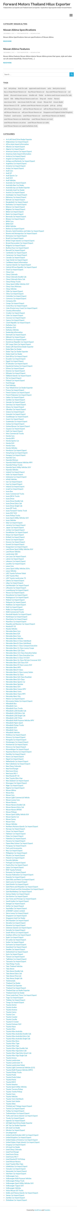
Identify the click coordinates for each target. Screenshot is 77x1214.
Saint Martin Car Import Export (17, 884)
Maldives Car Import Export (16, 605)
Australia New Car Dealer (15, 185)
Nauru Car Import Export (15, 756)
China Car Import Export (14, 294)
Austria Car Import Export (15, 192)
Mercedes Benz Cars (13, 631)
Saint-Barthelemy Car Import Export (19, 891)
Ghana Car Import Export (15, 407)
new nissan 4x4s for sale (26, 102)
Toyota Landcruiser (13, 1060)
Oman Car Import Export (15, 831)
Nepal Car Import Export (14, 759)
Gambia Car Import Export (15, 400)
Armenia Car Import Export (15, 166)
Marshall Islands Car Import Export (18, 614)
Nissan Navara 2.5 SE (11, 105)
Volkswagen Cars (12, 1176)
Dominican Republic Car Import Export (20, 342)
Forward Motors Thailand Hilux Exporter (36, 4)
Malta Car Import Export (15, 609)
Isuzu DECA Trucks (13, 496)
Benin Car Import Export (14, 214)
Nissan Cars (10, 795)
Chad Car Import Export (14, 270)
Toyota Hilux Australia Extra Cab (18, 1036)
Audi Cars (9, 171)
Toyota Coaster (11, 1017)
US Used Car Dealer (13, 1147)
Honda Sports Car (12, 441)
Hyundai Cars (11, 458)
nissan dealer (58, 102)
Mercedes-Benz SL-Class (15, 675)
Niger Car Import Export (14, 785)
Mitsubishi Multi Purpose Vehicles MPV (20, 720)
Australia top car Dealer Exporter (18, 188)
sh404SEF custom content (15, 911)
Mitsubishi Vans (12, 730)
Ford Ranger (10, 383)
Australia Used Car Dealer (15, 190)
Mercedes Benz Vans (13, 636)
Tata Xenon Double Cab (14, 971)
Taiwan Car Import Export (15, 957)
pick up (52, 105)
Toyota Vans (10, 1094)
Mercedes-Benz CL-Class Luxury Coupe (20, 648)
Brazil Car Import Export (14, 238)
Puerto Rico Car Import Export (17, 865)
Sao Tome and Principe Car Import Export (21, 899)
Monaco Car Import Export (15, 737)
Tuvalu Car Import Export (15, 1118)
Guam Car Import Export (15, 419)
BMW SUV (9, 224)
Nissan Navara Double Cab (15, 805)
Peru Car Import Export (14, 850)
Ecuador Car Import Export (15, 359)
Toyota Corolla (11, 1019)
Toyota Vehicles (12, 1096)
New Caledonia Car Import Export (18, 764)
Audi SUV (9, 178)
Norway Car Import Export (15, 829)
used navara (16, 116)
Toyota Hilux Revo (12, 1041)
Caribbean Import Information (17, 262)
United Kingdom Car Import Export (18, 1137)
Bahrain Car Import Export (15, 200)
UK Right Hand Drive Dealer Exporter (19, 1123)
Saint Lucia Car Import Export (16, 882)
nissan (39, 102)
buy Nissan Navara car (36, 92)
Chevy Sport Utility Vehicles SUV (17, 284)
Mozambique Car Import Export (17, 749)
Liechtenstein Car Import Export (17, 585)
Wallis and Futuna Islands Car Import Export (22, 1193)
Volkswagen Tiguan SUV (15, 1186)
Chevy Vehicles (11, 289)
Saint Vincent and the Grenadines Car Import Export (25, 889)
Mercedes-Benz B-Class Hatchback (18, 643)
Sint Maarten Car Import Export (17, 920)
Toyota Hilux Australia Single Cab (18, 1039)
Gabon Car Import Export (15, 397)
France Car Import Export (15, 390)
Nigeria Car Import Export (15, 788)
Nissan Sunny (11, 819)
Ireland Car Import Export (15, 486)
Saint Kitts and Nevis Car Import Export (20, 879)
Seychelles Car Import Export (16, 908)
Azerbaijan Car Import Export (16, 195)
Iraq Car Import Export (14, 484)
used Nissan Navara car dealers (53, 116)
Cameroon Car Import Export (16, 255)
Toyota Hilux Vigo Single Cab (16, 1055)
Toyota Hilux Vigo (12, 1046)
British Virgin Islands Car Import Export (20, 241)
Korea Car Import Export (15, 540)
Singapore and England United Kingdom (57, 112)
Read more (7, 41)
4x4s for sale (22, 88)
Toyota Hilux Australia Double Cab (18, 1034)
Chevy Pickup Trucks (13, 282)
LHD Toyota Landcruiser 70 (16, 578)
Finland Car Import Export (15, 380)
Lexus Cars (10, 566)
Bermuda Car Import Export (16, 216)
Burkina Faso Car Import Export (17, 248)
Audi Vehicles (11, 180)
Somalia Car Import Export (15, 930)
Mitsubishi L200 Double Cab (16, 711)
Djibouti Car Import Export (15, 337)
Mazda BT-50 (11, 626)
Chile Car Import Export (14, 291)
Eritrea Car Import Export (15, 368)
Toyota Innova (11, 1058)
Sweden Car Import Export (15, 949)
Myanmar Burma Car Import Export (18, 752)
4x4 (5, 88)
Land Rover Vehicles (13, 552)
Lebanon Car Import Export (16, 561)
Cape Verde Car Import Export (17, 260)
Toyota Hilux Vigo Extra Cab (16, 1051)
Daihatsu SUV (11, 327)
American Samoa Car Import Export (19, 151)
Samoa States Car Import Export (17, 894)
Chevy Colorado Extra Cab (15, 279)
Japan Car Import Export (15, 527)
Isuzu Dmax (10, 499)
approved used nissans (37, 88)
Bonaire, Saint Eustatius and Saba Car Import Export (25, 231)
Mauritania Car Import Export (16, 619)
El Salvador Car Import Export (17, 364)
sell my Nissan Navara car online (55, 109)
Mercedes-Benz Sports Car (15, 682)
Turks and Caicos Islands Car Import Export (22, 1116)
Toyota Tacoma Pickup (14, 1089)
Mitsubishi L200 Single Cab (15, 715)
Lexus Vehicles (11, 571)
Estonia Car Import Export (15, 371)
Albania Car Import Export (15, 147)
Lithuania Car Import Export (16, 588)
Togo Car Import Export (14, 998)
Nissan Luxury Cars (13, 800)
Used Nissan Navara (13, 1161)
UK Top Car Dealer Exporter (16, 1125)
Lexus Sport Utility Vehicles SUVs (18, 568)
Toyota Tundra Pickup (14, 1092)
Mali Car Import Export (14, 607)
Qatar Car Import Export (15, 867)
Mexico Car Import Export (15, 699)
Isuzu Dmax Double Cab (14, 501)
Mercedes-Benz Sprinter (14, 684)
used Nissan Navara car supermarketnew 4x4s (20, 126)
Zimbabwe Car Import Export (16, 1200)
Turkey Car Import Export (15, 1111)
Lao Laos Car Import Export (16, 556)
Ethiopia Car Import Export (15, 373)
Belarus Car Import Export (15, 207)
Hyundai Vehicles (12, 470)
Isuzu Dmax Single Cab (14, 506)
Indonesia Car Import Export (16, 477)
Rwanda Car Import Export (15, 877)
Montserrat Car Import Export (17, 744)
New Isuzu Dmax (12, 771)
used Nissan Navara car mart (42, 119)
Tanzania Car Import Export (16, 961)
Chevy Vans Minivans (13, 286)
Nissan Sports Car (12, 817)
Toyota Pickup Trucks (14, 1072)
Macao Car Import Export (15, 593)
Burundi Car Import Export (15, 250)
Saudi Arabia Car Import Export (17, 901)
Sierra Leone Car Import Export (17, 913)
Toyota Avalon (11, 1007)
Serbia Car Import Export (15, 906)
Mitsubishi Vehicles (13, 732)
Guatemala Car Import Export (16, 421)
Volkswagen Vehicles (13, 1188)
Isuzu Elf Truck (11, 508)
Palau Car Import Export (14, 836)
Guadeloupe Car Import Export (17, 417)
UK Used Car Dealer (13, 1128)
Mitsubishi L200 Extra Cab (15, 713)
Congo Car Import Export (15, 303)
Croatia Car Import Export (15, 313)
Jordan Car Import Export (15, 530)
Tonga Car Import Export (15, 1002)
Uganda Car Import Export (15, 1120)
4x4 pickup (12, 88)
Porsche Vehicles (12, 860)
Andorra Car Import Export (15, 156)
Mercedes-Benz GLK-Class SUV (17, 662)
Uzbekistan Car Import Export (16, 1166)
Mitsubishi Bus (11, 703)
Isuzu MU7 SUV (11, 513)
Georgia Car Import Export (15, 402)
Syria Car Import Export (14, 954)
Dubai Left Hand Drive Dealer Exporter (19, 347)
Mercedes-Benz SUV (13, 687)
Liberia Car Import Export (15, 580)
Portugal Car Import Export (16, 863)
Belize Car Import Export (15, 212)
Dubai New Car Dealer (14, 349)
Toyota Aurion (11, 1005)
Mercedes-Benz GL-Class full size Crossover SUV (23, 660)
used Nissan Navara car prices (15, 122)
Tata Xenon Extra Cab (14, 973)
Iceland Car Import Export (15, 472)
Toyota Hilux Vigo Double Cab (17, 1048)
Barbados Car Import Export (16, 204)
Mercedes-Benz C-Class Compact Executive (21, 646)
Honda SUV (10, 443)
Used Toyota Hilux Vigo (14, 1164)
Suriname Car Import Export (16, 945)
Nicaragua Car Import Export (16, 783)
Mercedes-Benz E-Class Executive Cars (20, 655)
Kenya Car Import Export (15, 535)
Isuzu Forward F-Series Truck (16, 511)
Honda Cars (10, 436)
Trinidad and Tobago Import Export (19, 1106)
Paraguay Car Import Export (16, 846)
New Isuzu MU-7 (12, 773)
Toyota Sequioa (12, 1084)
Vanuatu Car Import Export (16, 1169)
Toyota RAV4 (11, 1082)
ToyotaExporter (22, 33)
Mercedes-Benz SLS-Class (15, 679)
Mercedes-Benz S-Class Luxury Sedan (19, 672)
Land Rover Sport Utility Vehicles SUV (19, 549)
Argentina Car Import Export (16, 163)
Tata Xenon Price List (13, 976)
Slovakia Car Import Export (15, 923)
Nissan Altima (35, 33)
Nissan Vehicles (11, 824)
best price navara (59, 88)
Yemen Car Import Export (15, 1195)
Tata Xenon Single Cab (14, 978)
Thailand (7, 116)
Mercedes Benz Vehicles (14, 638)
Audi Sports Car (11, 175)
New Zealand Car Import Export (17, 781)
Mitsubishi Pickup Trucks (15, 725)
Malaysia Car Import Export (16, 602)
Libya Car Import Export (14, 583)
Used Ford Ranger (12, 1152)
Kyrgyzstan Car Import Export (16, 547)
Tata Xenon (10, 969)
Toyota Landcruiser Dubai (15, 1065)
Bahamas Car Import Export (16, 197)
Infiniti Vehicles (11, 479)
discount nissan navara (18, 95)
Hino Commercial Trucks (15, 433)
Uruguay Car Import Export (15, 1145)
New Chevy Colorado (13, 766)
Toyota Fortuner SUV (13, 1024)
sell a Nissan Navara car (12, 109)
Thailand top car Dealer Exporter (18, 990)
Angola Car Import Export (15, 159)
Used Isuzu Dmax (12, 1154)
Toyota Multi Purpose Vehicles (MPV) (19, 1070)
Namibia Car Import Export (15, 754)
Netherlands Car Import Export (17, 761)
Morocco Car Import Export (16, 747)
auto (49, 88)
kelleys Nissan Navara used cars (26, 99)
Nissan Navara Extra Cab (15, 807)
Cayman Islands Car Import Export (18, 265)
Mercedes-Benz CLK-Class (15, 650)
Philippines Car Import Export (16, 853)
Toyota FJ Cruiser (12, 1022)
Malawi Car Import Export (15, 600)
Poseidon (47, 1210)
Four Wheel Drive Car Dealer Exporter (19, 388)
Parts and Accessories (14, 848)
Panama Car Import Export (15, 841)
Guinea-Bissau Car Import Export (18, 426)
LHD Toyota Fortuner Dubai (16, 573)
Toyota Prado (11, 1075)
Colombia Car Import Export (16, 296)
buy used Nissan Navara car (56, 92)
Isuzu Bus (9, 491)
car (69, 92)
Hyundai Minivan (12, 460)
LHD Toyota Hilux (12, 576)
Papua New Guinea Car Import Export (19, 843)
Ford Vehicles (11, 385)
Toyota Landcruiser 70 (14, 1063)
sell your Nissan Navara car (32, 112)
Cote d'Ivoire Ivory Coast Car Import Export (21, 308)
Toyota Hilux (10, 1029)
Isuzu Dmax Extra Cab (14, 503)
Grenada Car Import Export (16, 414)
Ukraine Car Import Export (15, 1130)
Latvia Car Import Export (15, 559)
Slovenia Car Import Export (15, 925)
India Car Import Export (14, 474)
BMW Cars (10, 221)
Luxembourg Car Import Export (17, 590)
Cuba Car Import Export (14, 315)
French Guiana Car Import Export (18, 392)
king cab (43, 99)
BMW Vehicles (11, 226)
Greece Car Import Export (15, 412)
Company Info (11, 301)
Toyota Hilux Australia (14, 1031)
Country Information (13, 310)
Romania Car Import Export (16, 872)
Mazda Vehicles (11, 629)
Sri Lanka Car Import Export (16, 940)
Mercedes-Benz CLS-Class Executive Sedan (21, 653)
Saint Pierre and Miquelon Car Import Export (22, 887)
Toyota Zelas (11, 1104)
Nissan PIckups (11, 812)
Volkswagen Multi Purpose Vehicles (18, 1178)
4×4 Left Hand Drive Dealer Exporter (19, 139)
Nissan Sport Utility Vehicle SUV (17, 814)
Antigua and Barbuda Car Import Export (20, 161)
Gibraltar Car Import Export (16, 409)
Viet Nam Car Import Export (16, 1174)
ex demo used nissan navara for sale (58, 95)
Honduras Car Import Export (16, 450)
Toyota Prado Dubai (13, 1077)
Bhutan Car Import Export (15, 219)
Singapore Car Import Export (16, 916)
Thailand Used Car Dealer (15, 993)
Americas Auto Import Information (18, 154)
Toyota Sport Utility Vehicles (16, 1087)
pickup (59, 105)
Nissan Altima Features (16, 49)
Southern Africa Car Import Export (18, 935)
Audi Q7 (9, 173)
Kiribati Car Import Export (15, 537)
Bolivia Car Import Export (15, 229)
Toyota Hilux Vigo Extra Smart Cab (18, 1053)
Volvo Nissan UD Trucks (14, 1190)
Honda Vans (10, 445)
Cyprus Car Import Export (15, 320)
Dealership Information (14, 332)
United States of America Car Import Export (22, 1140)
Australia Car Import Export (16, 183)
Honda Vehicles (11, 448)
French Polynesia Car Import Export (18, 395)
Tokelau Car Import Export (15, 1000)
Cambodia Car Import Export (16, 253)
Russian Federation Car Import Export (19, 875)
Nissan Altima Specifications (19, 29)
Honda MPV (10, 438)
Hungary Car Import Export (15, 455)
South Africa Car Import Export (17, 932)
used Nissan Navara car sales (38, 122)
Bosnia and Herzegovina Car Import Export (21, 233)
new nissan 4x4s (10, 102)
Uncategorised (11, 1133)
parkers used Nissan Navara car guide (34, 105)
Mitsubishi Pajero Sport (14, 723)
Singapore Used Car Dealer (15, 918)
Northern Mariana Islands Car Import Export (22, 826)
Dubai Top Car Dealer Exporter (17, 351)
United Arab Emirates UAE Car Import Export (22, 1135)
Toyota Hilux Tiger (12, 1043)
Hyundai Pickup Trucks (14, 465)
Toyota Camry (11, 1012)
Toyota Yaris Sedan (13, 1101)
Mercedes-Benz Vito (13, 696)
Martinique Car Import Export (16, 617)
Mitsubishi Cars (11, 706)
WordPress (37, 1210)
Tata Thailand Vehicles (14, 966)
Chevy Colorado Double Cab (16, 277)
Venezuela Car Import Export (16, 1171)
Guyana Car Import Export (15, 429)
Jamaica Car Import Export (15, 525)
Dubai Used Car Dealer (14, 354)
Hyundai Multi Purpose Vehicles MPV (19, 462)
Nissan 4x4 (48, 102)
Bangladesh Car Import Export (17, 202)
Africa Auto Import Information (17, 144)
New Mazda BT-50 (12, 776)
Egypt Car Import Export (14, 361)
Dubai (41, 95)
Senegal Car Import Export (15, 904)
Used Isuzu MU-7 (12, 1157)
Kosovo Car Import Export (15, 542)
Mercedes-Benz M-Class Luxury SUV (19, 665)
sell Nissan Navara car (12, 112)
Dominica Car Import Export (16, 339)
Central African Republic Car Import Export (21, 267)
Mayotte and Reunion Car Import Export (20, 624)
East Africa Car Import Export (16, 356)
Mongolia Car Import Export (16, 740)
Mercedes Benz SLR (13, 634)
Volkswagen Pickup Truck (15, 1181)
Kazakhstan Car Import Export (17, 532)
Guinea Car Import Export (15, 424)
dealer (6, 95)
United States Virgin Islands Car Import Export (23, 1142)
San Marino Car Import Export (17, 896)
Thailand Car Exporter (14, 985)
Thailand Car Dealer (13, 983)
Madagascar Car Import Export (17, 597)
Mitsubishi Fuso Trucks (14, 708)
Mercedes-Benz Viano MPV (16, 694)
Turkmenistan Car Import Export (17, 1113)
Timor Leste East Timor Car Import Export (21, 995)
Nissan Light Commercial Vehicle (17, 797)
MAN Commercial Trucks (15, 612)
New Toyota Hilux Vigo (14, 778)
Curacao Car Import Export (15, 318)
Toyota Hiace (11, 1026)
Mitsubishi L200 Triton (14, 718)
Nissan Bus (10, 793)
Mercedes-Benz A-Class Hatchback (18, 641)
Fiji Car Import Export (13, 378)
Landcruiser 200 (12, 554)
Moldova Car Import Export (16, 735)
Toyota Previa (11, 1080)
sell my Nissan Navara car (32, 109)
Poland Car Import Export (15, 858)
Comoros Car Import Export (16, 298)
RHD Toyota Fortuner (13, 870)
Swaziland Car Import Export (16, 947)
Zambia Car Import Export (15, 1198)
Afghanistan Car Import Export (17, 142)
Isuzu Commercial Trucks (15, 494)
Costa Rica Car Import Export (16, 306)
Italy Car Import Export (14, 523)
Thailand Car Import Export (16, 988)
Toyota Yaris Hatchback (14, 1099)
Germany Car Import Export (16, 405)
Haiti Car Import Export (14, 431)
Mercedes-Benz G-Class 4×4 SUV (18, 658)
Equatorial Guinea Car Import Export (19, 366)
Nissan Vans (10, 822)
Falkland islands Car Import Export (18, 376)
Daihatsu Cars (11, 325)
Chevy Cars (10, 272)
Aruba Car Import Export (15, 168)
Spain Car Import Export (14, 937)
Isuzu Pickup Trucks (13, 515)
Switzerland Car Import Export (17, 952)
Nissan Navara (11, 802)
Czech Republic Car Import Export (18, 323)
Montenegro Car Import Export (17, 742)
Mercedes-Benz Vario (13, 691)
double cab (33, 95)
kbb (12, 99)
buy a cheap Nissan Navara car (15, 92)
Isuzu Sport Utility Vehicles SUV (17, 518)
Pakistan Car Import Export (16, 834)
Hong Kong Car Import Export (16, 453)
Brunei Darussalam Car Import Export (19, 243)
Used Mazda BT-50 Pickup (15, 1159)
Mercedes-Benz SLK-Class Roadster (19, 677)
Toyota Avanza (11, 1010)
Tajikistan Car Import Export (16, 959)
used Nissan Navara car (31, 116)
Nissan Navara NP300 (14, 810)
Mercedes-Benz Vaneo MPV (16, 689)
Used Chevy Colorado (14, 1149)
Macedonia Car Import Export (16, 595)
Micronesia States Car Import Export (19, 701)
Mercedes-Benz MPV (13, 667)
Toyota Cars (10, 1014)
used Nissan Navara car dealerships (17, 119)
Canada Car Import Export (15, 257)
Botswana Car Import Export (16, 236)
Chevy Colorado (12, 274)
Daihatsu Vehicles (12, 330)
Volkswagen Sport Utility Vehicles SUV (20, 1183)
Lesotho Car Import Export (15, 564)
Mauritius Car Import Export (16, 621)
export (6, 99)
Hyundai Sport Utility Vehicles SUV (18, 467)
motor (50, 99)
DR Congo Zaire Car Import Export (18, 344)
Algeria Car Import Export (15, 149)
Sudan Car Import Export (15, 942)
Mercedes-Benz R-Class (14, 670)
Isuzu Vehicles (11, 520)
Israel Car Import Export (14, 489)
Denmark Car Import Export (16, 335)
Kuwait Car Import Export (15, 544)
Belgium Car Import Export (15, 209)
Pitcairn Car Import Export (15, 855)
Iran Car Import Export (14, 482)
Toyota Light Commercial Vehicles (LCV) (20, 1067)
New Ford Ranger (12, 769)
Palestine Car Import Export (16, 838)
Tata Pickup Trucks (13, 964)
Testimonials (10, 981)
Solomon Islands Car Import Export (19, 928)
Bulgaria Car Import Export (15, 245)
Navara (56, 99)
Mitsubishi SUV (11, 728)
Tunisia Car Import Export (15, 1108)
